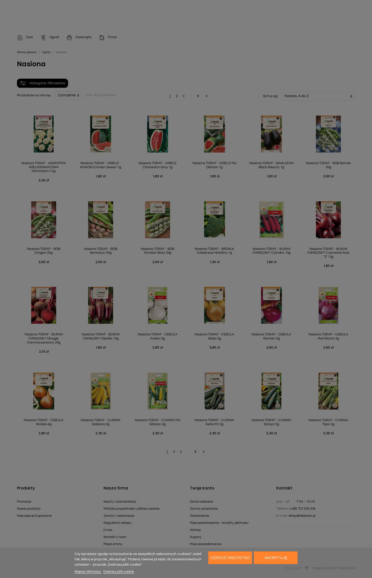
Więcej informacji (87, 571)
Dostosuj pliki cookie (118, 571)
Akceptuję (275, 558)
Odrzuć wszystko (230, 558)
